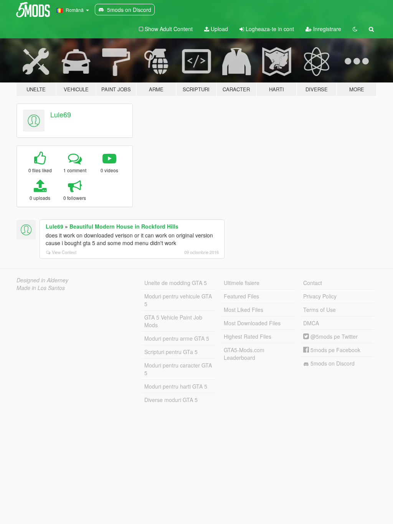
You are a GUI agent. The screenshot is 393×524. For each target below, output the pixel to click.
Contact (312, 283)
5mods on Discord (332, 363)
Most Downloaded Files (252, 323)
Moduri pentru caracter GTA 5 (178, 369)
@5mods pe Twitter (333, 336)
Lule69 (60, 114)
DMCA (311, 323)
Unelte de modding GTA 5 (175, 283)
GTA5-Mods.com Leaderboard (244, 353)
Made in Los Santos (41, 288)
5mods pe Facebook (334, 350)
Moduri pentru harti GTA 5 (175, 386)
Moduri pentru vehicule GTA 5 (178, 300)
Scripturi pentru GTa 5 (171, 352)
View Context (64, 252)
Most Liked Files (243, 309)
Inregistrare (326, 29)
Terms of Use (319, 309)
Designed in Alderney (42, 280)
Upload (218, 29)
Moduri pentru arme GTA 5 (176, 338)
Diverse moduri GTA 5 (171, 400)
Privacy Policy (320, 296)
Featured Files (241, 296)
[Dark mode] (355, 28)
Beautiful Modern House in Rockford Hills (123, 226)
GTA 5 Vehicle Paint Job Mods (173, 321)
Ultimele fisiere (241, 283)
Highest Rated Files (247, 336)
